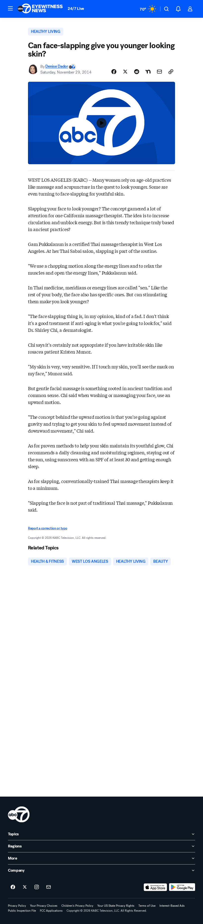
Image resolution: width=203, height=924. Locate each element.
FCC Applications (51, 910)
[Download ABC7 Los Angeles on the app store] (155, 887)
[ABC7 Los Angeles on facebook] (13, 887)
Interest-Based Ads (172, 905)
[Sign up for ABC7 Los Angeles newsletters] (48, 887)
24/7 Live (76, 8)
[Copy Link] (171, 71)
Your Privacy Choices (43, 905)
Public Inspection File (22, 910)
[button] (10, 8)
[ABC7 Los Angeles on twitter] (25, 887)
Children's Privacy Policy (77, 905)
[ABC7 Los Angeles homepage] (40, 8)
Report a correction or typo (47, 528)
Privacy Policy (17, 905)
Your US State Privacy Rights (115, 905)
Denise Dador (56, 66)
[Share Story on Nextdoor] (148, 71)
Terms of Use (146, 905)
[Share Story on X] (125, 71)
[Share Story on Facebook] (114, 71)
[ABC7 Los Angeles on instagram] (37, 887)
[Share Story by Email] (159, 71)
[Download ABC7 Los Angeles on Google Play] (182, 887)
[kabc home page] (18, 814)
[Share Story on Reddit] (136, 71)
